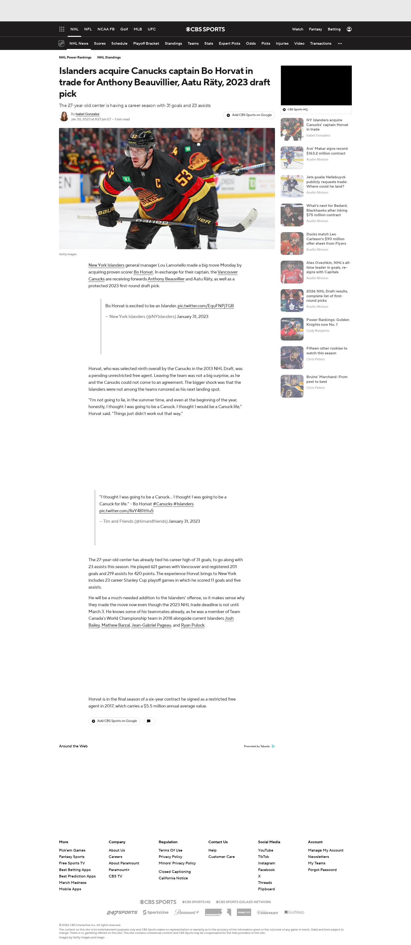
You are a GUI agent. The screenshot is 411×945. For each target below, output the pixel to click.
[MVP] (244, 910)
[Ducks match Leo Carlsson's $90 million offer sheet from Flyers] (292, 243)
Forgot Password (322, 869)
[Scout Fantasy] (268, 912)
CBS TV (115, 876)
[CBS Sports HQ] (196, 901)
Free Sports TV (72, 863)
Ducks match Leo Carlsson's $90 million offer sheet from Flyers (326, 239)
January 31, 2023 (223, 337)
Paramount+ (119, 869)
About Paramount (124, 863)
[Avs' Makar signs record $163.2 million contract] (292, 157)
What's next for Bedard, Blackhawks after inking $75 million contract (327, 210)
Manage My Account (325, 850)
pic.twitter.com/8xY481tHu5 (177, 517)
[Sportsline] (156, 911)
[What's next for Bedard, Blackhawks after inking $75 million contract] (292, 215)
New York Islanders (106, 265)
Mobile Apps (70, 889)
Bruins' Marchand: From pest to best (326, 379)
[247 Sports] (122, 911)
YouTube (265, 850)
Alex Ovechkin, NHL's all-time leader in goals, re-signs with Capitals (328, 267)
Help (212, 850)
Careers (115, 856)
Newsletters (318, 856)
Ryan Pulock (192, 625)
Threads (265, 882)
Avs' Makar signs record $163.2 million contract (327, 151)
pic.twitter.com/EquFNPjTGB (205, 319)
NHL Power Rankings (75, 57)
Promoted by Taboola (257, 746)
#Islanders (201, 511)
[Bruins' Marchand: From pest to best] (292, 386)
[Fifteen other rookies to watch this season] (292, 357)
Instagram (266, 863)
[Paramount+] (186, 911)
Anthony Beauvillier (166, 279)
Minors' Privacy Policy (177, 863)
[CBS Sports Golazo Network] (243, 901)
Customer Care (221, 856)
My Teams (316, 863)
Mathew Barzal (116, 625)
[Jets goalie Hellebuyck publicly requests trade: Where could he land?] (292, 186)
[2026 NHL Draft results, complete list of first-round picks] (292, 300)
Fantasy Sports (71, 856)
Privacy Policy (170, 856)
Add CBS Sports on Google (252, 115)
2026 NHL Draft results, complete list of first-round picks (327, 296)
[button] (340, 43)
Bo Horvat (143, 272)
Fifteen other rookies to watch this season (326, 350)
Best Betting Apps (75, 869)
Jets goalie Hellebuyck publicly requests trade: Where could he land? (326, 182)
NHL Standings (109, 57)
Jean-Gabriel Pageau (151, 625)
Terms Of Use (170, 850)
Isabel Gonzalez (87, 114)
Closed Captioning (175, 871)
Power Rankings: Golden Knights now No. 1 (327, 322)
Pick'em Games (72, 850)
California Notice (173, 878)
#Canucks (180, 511)
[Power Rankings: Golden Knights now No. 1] (292, 329)
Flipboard (266, 889)
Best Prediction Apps (77, 876)
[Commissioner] (218, 910)
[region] (316, 86)
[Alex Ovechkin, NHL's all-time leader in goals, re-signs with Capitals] (292, 272)
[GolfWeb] (294, 912)
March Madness (72, 882)
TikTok (263, 856)
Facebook (266, 869)
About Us (117, 850)
